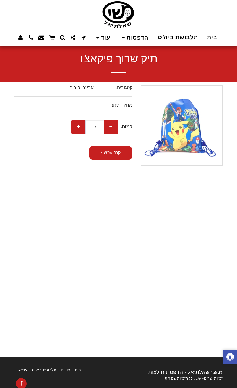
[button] (134, 38)
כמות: (126, 127)
